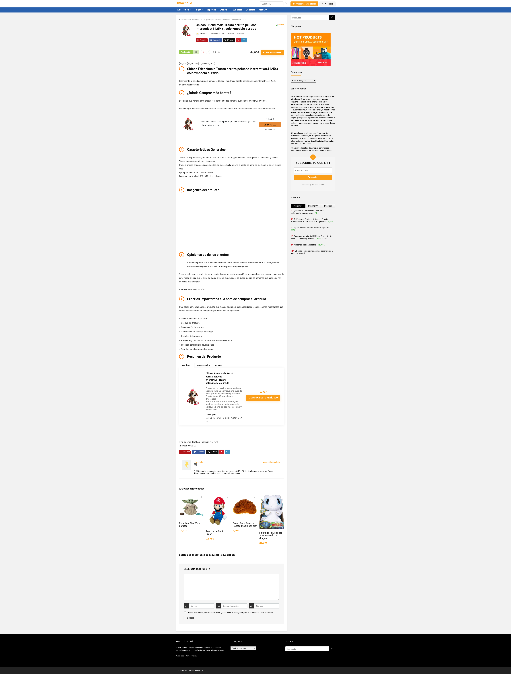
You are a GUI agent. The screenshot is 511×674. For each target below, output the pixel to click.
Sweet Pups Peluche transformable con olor (245, 524)
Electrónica (183, 10)
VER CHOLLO (270, 124)
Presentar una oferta (306, 4)
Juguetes (237, 10)
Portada (182, 19)
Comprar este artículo (263, 397)
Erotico (223, 10)
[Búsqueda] (285, 3)
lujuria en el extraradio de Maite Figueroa (311, 227)
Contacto (250, 10)
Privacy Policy (191, 656)
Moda (262, 10)
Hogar (198, 10)
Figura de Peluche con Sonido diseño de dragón (271, 535)
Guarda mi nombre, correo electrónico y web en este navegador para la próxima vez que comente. (230, 612)
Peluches (231, 34)
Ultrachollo (203, 34)
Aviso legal (180, 656)
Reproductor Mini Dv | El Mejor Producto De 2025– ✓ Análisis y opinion (311, 237)
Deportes (211, 10)
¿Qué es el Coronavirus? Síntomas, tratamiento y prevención (308, 211)
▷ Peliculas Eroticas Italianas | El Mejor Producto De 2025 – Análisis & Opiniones (310, 220)
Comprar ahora (272, 52)
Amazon (241, 34)
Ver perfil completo (271, 462)
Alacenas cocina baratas (305, 245)
